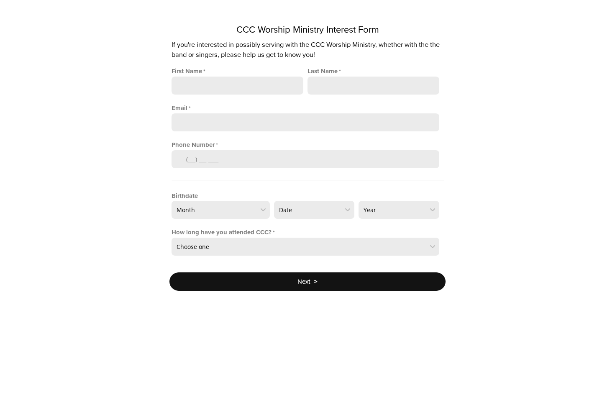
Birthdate (185, 196)
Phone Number (193, 145)
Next (307, 281)
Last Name (323, 71)
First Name (187, 71)
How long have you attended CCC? (222, 232)
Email (179, 108)
